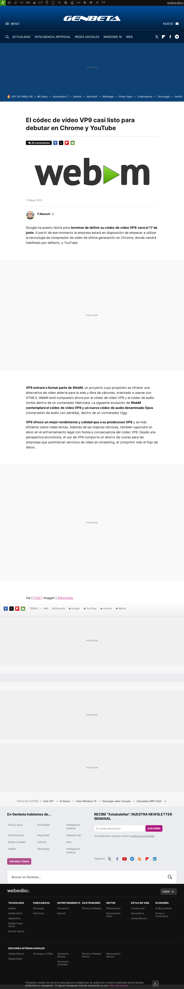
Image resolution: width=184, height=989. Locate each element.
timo (68, 841)
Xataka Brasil (15, 958)
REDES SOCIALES (87, 37)
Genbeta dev (74, 835)
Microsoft (92, 96)
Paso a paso (15, 824)
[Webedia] (18, 890)
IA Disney (65, 801)
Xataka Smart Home (15, 925)
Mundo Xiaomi (16, 931)
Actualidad (43, 824)
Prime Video (125, 96)
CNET (37, 598)
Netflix (178, 96)
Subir (166, 891)
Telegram (177, 37)
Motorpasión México (113, 955)
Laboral (41, 841)
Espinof (61, 913)
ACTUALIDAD (21, 37)
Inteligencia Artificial (73, 850)
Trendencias (138, 908)
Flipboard (163, 37)
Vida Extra (38, 913)
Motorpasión (113, 908)
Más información (118, 985)
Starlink (77, 96)
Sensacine (63, 908)
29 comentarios (40, 142)
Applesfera (14, 918)
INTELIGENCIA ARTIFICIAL (53, 37)
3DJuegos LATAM (43, 953)
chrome (107, 608)
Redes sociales (17, 841)
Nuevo (168, 23)
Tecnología (164, 96)
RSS (139, 858)
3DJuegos (38, 908)
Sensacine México (63, 955)
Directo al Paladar (91, 908)
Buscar (170, 877)
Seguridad (43, 835)
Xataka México (16, 953)
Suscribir (154, 828)
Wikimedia (65, 598)
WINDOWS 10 (113, 37)
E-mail (72, 143)
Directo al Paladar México (91, 955)
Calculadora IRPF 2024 (149, 801)
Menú (15, 23)
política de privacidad (142, 836)
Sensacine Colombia (63, 963)
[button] (45, 214)
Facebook (170, 37)
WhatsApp (43, 848)
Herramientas (16, 835)
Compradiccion (139, 918)
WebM (122, 608)
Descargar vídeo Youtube (116, 801)
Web (46, 608)
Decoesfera (137, 913)
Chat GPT (48, 801)
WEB (129, 37)
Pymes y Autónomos (161, 915)
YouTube (91, 608)
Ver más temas (19, 861)
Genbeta (92, 18)
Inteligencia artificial (73, 826)
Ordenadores (145, 96)
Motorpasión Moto (113, 915)
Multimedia (58, 608)
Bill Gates (42, 96)
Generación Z (60, 96)
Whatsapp (108, 96)
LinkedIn (155, 858)
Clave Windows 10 (86, 801)
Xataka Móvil (15, 913)
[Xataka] (3, 3)
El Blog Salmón (163, 908)
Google (75, 608)
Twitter (157, 37)
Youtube (124, 858)
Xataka (12, 908)
